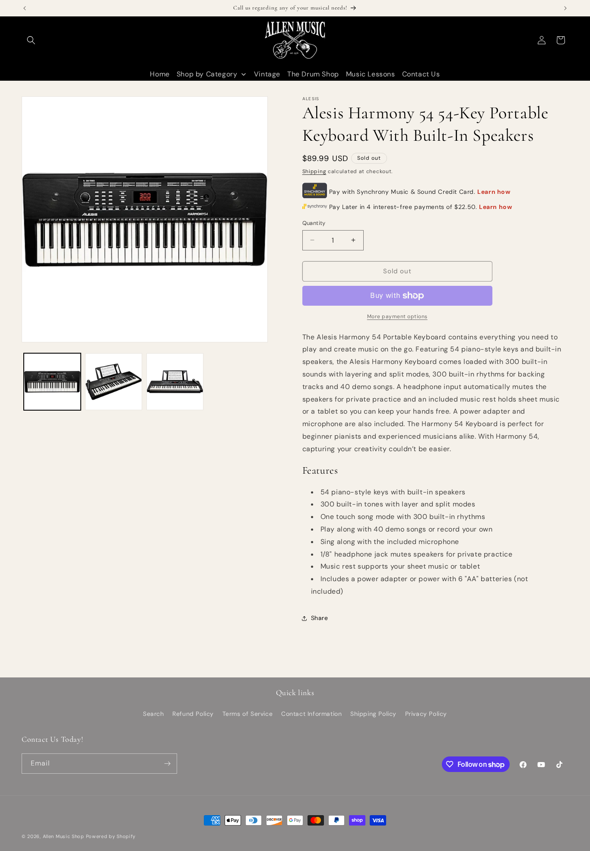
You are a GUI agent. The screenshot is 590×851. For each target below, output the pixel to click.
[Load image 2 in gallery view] (113, 381)
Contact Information (311, 714)
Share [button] (319, 618)
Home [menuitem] (159, 74)
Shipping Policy (373, 714)
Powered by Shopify (111, 836)
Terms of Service (247, 714)
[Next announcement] (565, 8)
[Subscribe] (167, 763)
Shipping (314, 171)
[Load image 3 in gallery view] (174, 381)
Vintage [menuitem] (267, 74)
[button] (31, 40)
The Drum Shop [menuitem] (313, 74)
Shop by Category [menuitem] (207, 74)
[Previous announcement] (24, 8)
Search (153, 714)
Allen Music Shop (63, 836)
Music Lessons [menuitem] (370, 74)
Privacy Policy (426, 714)
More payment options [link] (397, 316)
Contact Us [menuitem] (421, 74)
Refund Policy (193, 714)
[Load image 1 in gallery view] (52, 381)
